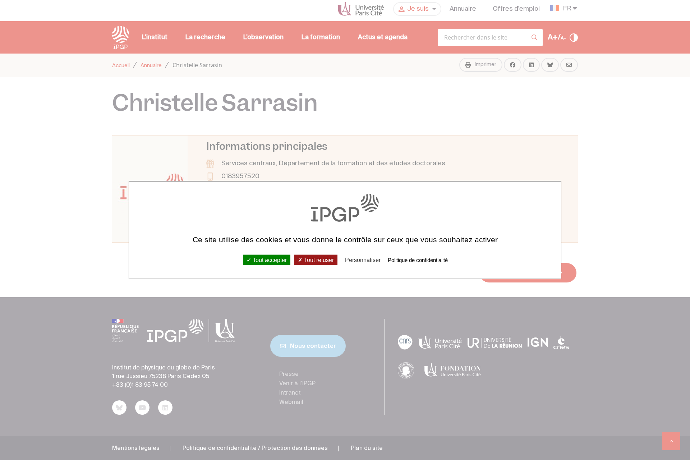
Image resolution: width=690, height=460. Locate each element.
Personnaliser (363, 260)
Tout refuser (318, 260)
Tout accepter (269, 260)
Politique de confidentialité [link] (418, 260)
